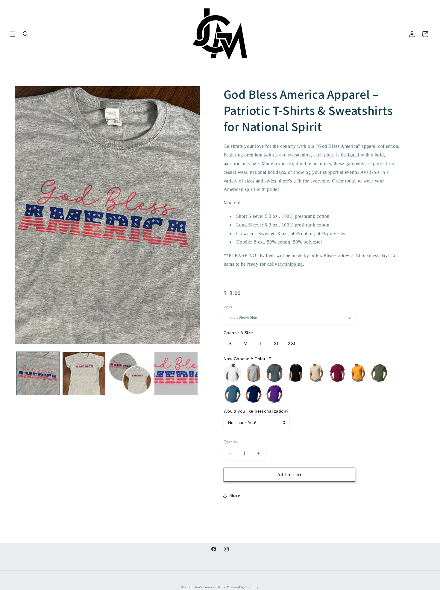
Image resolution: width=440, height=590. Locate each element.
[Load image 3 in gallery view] (129, 373)
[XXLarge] (292, 343)
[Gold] (358, 373)
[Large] (261, 343)
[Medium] (245, 343)
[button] (12, 34)
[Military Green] (379, 373)
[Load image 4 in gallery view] (176, 373)
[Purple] (274, 394)
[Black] (295, 373)
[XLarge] (276, 343)
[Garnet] (337, 373)
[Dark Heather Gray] (274, 373)
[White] (233, 373)
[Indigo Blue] (233, 394)
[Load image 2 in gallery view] (84, 373)
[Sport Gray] (254, 373)
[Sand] (316, 373)
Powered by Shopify (243, 587)
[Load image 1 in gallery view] (38, 373)
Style (228, 306)
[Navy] (254, 394)
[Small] (230, 343)
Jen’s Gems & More (210, 587)
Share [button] (235, 495)
